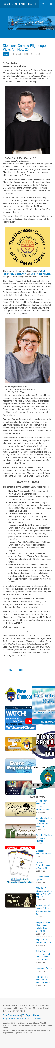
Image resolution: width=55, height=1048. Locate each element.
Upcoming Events (44, 968)
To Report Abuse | (31, 1015)
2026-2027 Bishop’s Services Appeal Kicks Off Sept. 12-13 (44, 892)
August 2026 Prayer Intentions (43, 941)
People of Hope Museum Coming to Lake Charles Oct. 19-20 (43, 926)
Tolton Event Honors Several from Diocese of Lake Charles (43, 955)
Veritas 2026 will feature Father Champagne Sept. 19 (44, 909)
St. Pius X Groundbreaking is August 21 (43, 865)
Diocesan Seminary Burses (43, 852)
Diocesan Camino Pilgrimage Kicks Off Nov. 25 (24, 47)
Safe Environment (12, 1015)
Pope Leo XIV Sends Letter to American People (43, 979)
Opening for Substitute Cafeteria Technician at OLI (44, 805)
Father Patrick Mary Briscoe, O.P (25, 272)
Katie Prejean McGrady (40, 273)
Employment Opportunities (16, 1018)
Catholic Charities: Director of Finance (44, 838)
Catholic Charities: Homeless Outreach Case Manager (44, 822)
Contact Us (36, 1018)
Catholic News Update (42, 878)
